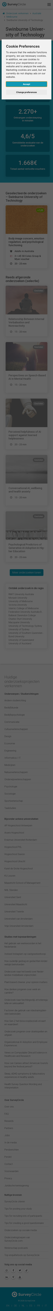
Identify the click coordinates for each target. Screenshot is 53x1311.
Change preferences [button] (26, 92)
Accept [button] (26, 84)
